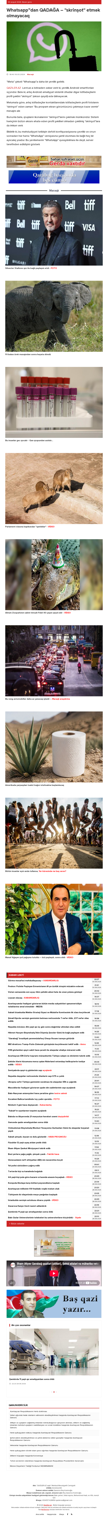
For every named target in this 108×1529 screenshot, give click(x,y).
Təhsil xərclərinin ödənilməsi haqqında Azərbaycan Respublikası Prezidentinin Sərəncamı (47, 1461)
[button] (95, 1361)
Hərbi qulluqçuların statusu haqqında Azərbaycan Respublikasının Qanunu (41, 1433)
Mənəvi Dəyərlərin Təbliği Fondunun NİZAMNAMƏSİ (31, 1466)
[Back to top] (101, 1522)
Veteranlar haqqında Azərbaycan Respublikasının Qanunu (34, 1445)
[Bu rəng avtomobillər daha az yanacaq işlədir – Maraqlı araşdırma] (54, 660)
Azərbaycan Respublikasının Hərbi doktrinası (28, 1411)
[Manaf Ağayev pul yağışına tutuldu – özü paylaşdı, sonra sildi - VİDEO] (54, 919)
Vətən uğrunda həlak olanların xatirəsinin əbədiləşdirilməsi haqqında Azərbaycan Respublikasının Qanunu (50, 1416)
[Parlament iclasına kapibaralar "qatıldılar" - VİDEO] (54, 488)
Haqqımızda (51, 1514)
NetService (45, 1509)
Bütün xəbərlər (17, 1224)
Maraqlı (30, 74)
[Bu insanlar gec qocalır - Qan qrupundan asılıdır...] (54, 402)
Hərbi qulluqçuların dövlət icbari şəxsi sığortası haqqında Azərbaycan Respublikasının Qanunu (49, 1451)
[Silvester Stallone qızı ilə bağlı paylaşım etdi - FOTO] (54, 230)
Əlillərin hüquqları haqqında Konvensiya (26, 1456)
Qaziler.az (47, 1505)
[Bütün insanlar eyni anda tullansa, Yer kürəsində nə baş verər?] (54, 833)
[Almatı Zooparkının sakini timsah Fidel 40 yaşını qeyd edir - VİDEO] (54, 574)
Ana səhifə (40, 1514)
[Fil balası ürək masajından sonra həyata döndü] (54, 316)
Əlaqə (61, 1514)
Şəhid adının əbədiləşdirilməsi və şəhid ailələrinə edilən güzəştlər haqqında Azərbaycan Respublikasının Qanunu (46, 1439)
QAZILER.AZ (14, 88)
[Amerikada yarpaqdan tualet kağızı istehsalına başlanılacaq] (54, 747)
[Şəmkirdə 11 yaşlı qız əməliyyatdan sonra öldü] (54, 1352)
